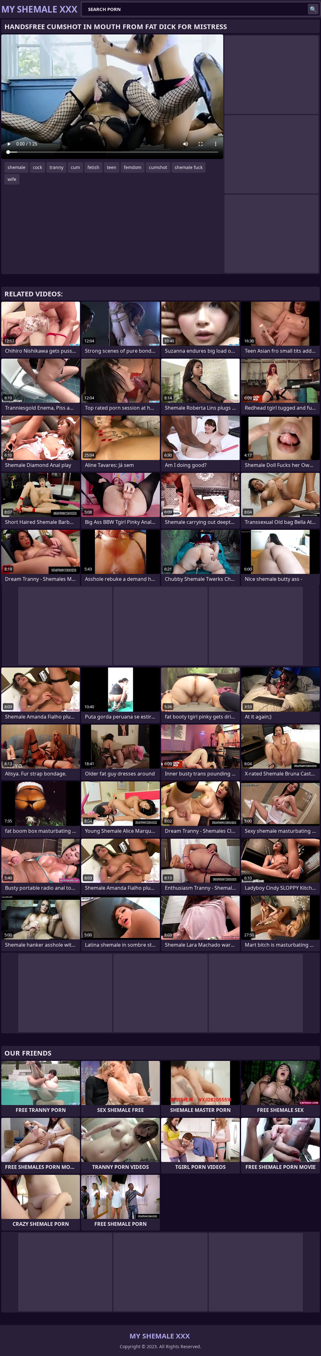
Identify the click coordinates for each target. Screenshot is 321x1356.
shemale (16, 167)
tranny (56, 167)
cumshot (158, 167)
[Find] (313, 9)
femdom (132, 167)
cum (75, 167)
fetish (93, 167)
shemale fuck (189, 167)
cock (37, 167)
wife (12, 179)
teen (111, 167)
